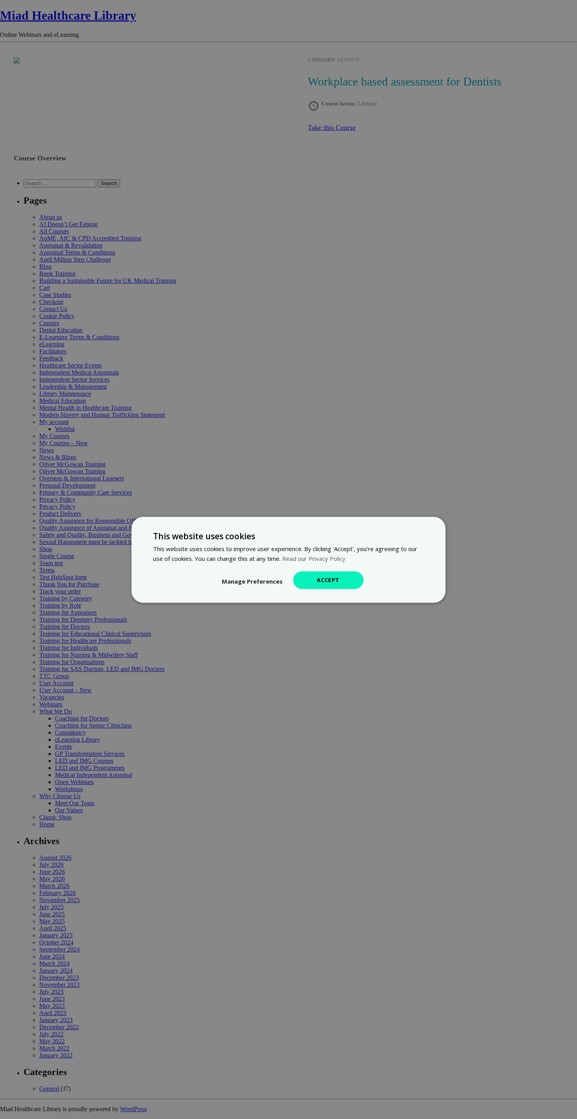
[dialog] (288, 559)
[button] (252, 581)
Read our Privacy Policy (313, 558)
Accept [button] (328, 579)
